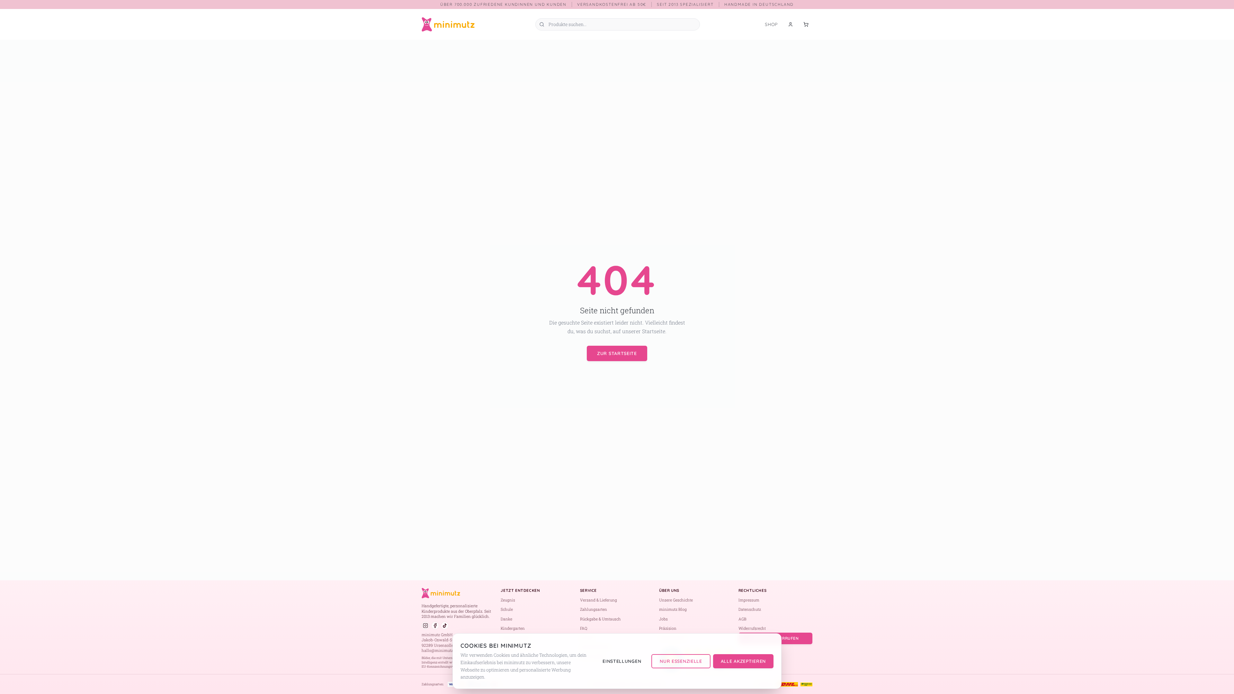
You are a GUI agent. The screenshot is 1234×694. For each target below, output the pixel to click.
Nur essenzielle (681, 661)
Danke (506, 618)
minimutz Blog (673, 609)
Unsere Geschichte (676, 599)
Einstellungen (622, 661)
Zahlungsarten (593, 609)
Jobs (663, 618)
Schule (507, 609)
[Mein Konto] (790, 24)
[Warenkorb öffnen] (806, 24)
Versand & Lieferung (598, 599)
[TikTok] (445, 625)
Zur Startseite (617, 353)
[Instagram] (425, 625)
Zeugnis (508, 599)
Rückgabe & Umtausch (600, 618)
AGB (742, 618)
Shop (771, 24)
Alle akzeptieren (743, 661)
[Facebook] (435, 625)
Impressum (748, 599)
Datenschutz (749, 609)
